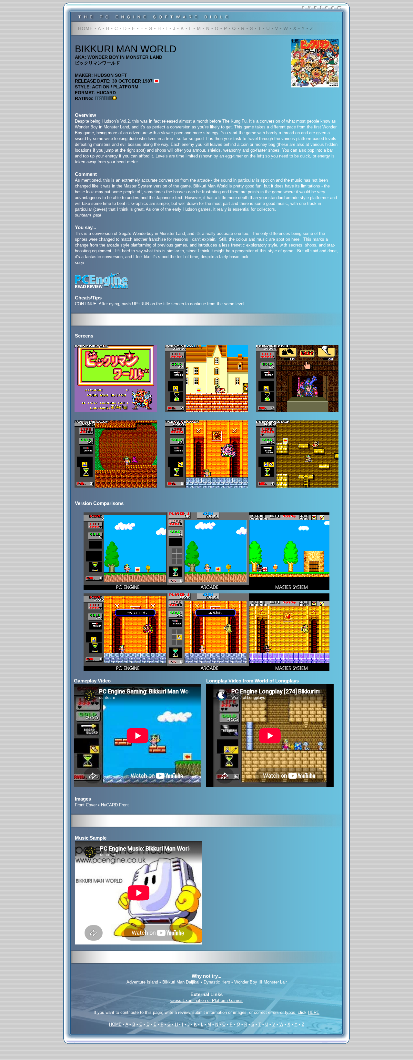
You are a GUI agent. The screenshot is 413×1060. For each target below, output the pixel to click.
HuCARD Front (115, 805)
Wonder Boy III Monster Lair (260, 982)
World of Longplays (277, 680)
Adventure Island (142, 982)
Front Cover (86, 805)
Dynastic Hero (217, 982)
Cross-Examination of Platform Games (206, 1000)
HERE (313, 1012)
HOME (115, 1024)
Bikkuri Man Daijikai (180, 982)
